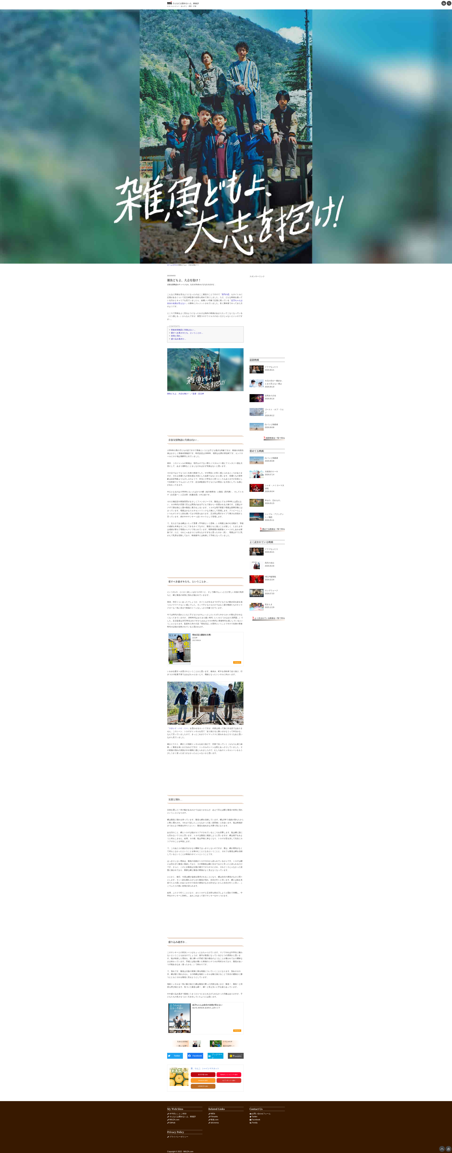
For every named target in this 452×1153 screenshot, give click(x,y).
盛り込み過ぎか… (178, 339)
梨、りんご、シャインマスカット (205, 1068)
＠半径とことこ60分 (178, 1114)
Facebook (256, 1120)
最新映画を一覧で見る (275, 438)
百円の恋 (225, 294)
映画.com (214, 1120)
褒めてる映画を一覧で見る (273, 529)
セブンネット (227, 1080)
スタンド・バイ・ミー (178, 728)
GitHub (172, 1123)
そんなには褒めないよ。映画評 (185, 3)
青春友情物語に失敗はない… (183, 330)
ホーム (169, 265)
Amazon (201, 1080)
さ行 (174, 265)
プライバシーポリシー (178, 1137)
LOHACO (201, 1086)
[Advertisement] (205, 415)
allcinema (215, 1123)
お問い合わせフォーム (261, 1114)
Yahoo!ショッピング (227, 1074)
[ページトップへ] (442, 1149)
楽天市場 (201, 1074)
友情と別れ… (176, 336)
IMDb (213, 1114)
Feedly (255, 1123)
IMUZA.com (174, 1120)
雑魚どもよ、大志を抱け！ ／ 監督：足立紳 (185, 394)
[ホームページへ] (448, 1149)
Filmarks (214, 1117)
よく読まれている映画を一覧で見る (270, 618)
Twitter (254, 1117)
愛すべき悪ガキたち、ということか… (187, 333)
